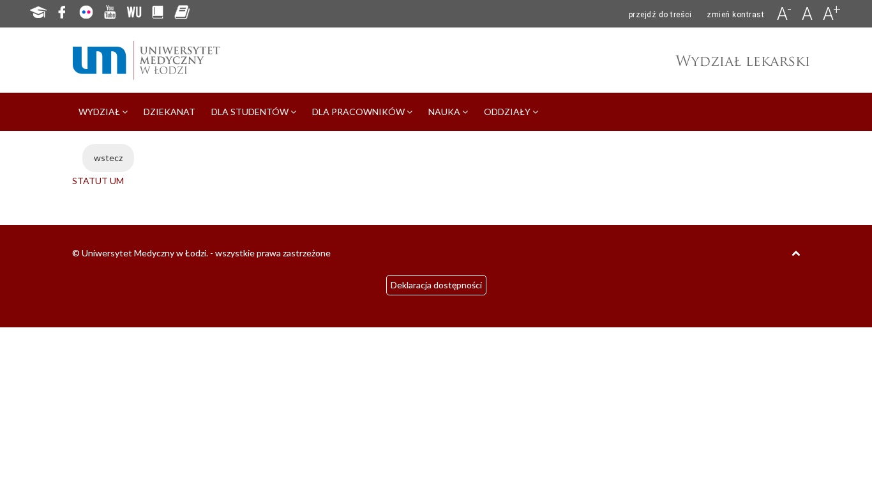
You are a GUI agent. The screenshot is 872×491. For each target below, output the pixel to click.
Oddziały (508, 111)
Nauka (445, 111)
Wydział (100, 111)
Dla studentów (250, 111)
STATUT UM (98, 180)
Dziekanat (169, 111)
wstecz (108, 157)
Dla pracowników (359, 111)
